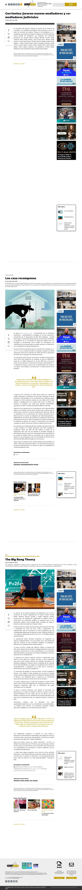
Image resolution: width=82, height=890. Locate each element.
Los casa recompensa (68, 211)
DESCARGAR (59, 878)
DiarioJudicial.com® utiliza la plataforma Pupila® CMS (64, 887)
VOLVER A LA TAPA (19, 64)
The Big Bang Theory (69, 217)
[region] (66, 171)
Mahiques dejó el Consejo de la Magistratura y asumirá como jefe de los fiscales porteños (69, 226)
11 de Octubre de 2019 (11, 20)
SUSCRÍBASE (71, 878)
